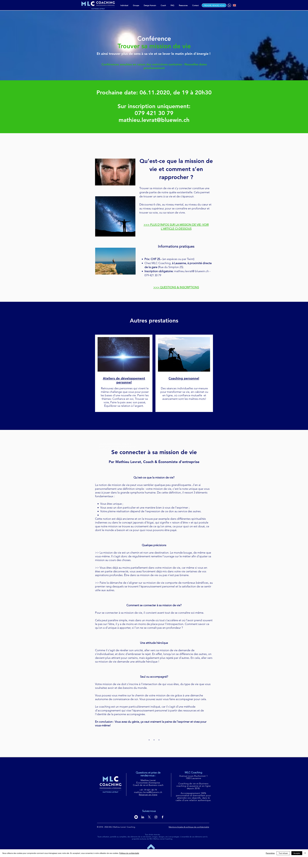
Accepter (296, 853)
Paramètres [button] (270, 853)
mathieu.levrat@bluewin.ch (154, 119)
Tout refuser (283, 853)
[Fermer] (305, 853)
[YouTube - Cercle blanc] (136, 817)
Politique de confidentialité (129, 853)
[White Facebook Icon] (162, 817)
